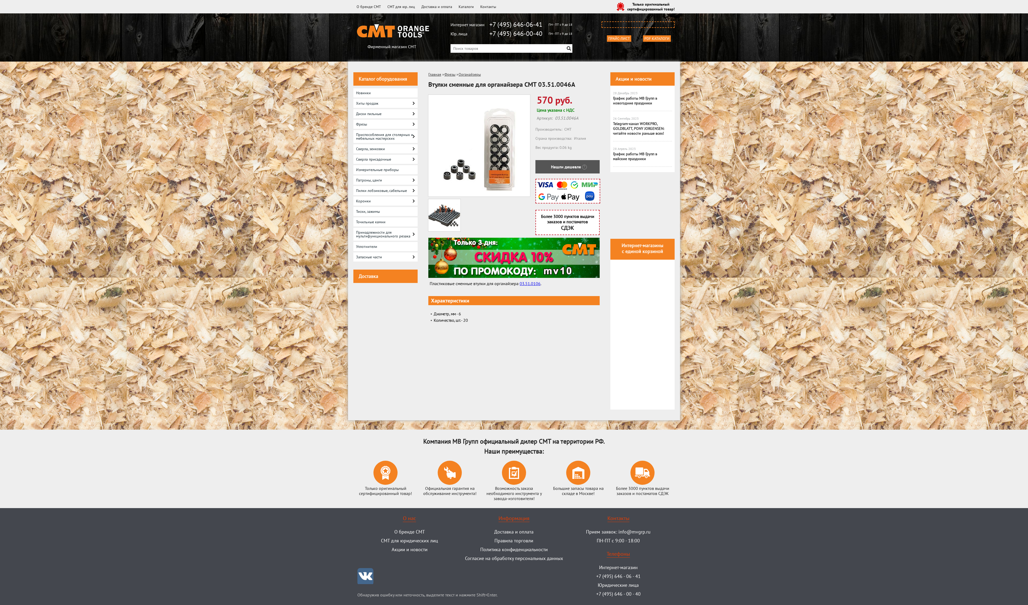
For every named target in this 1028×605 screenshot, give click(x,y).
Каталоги (466, 6)
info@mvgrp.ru (634, 532)
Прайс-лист (619, 38)
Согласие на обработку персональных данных (514, 558)
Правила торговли (513, 541)
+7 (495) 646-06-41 (515, 24)
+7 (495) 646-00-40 (515, 33)
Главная (434, 74)
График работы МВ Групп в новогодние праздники (635, 100)
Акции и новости (634, 79)
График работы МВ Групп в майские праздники (635, 156)
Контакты (488, 6)
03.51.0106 (530, 283)
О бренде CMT (369, 6)
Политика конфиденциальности (514, 549)
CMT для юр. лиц (401, 6)
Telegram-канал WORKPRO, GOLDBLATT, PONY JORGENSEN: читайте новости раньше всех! (638, 128)
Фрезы (449, 74)
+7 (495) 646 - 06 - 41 (618, 576)
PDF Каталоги (657, 38)
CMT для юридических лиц (409, 541)
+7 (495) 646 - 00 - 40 (618, 594)
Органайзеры (470, 74)
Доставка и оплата (436, 6)
